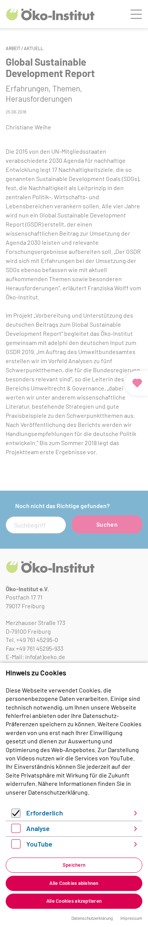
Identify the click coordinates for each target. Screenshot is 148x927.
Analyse (38, 828)
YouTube (39, 844)
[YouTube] (15, 846)
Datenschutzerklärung (58, 792)
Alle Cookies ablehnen (73, 883)
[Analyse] (15, 830)
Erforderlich (44, 813)
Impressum (131, 918)
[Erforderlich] (15, 815)
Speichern (74, 865)
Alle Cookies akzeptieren (74, 901)
